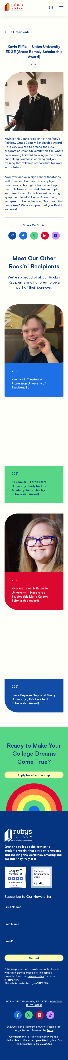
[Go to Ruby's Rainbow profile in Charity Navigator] (15, 877)
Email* (9, 941)
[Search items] (51, 8)
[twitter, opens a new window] (29, 1015)
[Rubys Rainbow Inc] (41, 877)
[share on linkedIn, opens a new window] (45, 236)
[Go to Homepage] (14, 8)
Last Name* (13, 924)
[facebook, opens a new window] (18, 1015)
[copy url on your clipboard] (12, 236)
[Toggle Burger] (61, 8)
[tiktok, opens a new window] (50, 1015)
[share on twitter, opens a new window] (34, 236)
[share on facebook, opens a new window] (23, 236)
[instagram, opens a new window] (40, 1015)
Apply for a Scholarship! (34, 775)
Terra (50, 1030)
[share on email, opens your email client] (56, 236)
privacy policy (36, 976)
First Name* (13, 907)
